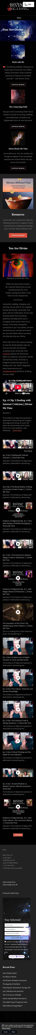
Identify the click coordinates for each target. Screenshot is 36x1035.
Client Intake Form (9, 882)
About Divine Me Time (18, 149)
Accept (5, 1032)
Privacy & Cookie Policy (11, 893)
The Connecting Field (18, 107)
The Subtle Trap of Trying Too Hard (15, 1002)
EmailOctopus (20, 956)
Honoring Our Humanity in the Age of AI (16, 988)
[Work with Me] (18, 52)
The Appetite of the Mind (11, 984)
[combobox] (17, 933)
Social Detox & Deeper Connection (15, 980)
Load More (18, 835)
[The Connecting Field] (18, 97)
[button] (26, 934)
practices (6, 354)
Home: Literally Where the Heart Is (15, 998)
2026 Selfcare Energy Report (12, 1006)
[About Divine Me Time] (18, 138)
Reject (13, 1032)
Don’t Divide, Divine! (10, 973)
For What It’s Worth (9, 977)
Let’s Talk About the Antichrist (13, 991)
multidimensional (10, 371)
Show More (17, 430)
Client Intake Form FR (10, 885)
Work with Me (18, 62)
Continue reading (18, 85)
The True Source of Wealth (12, 995)
